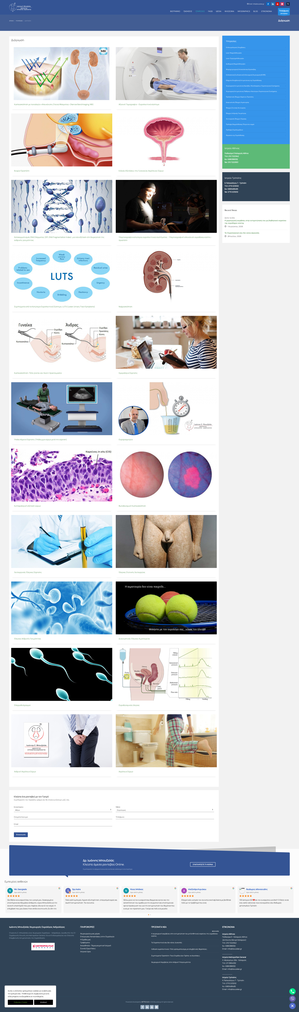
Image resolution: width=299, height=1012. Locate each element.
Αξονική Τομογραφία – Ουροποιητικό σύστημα (139, 104)
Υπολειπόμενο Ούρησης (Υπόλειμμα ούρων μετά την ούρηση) (40, 439)
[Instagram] (282, 4)
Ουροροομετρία (126, 439)
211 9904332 (231, 963)
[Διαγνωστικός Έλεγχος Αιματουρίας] (166, 608)
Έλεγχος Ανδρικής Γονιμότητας (27, 638)
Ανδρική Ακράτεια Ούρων (25, 771)
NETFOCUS (145, 1002)
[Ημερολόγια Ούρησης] (166, 342)
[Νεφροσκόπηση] (166, 276)
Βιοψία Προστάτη (21, 170)
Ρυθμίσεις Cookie (20, 1002)
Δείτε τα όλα (215, 931)
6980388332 (230, 946)
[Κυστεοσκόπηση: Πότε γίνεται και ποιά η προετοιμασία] (62, 342)
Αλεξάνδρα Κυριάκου (197, 889)
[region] (30, 996)
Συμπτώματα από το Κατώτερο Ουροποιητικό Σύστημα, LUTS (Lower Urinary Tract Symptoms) (54, 306)
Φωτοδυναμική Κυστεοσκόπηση (132, 506)
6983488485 (233, 189)
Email (16, 824)
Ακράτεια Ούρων (126, 771)
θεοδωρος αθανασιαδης (257, 889)
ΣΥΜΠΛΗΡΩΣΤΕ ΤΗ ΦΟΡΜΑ (203, 864)
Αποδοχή (43, 1002)
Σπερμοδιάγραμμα (22, 705)
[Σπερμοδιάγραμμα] (62, 674)
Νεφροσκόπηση (125, 306)
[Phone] (292, 991)
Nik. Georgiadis (20, 889)
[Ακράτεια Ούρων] (166, 741)
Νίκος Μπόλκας (136, 889)
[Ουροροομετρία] (166, 408)
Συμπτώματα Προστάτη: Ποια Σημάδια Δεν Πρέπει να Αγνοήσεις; (175, 955)
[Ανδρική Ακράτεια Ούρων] (62, 741)
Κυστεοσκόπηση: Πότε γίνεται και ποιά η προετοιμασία (38, 373)
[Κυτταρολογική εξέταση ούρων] (62, 475)
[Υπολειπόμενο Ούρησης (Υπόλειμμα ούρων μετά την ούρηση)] (62, 408)
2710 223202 (233, 186)
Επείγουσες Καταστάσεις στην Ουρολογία (97, 936)
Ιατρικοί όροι (85, 951)
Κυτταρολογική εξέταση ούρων (27, 506)
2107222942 (284, 11)
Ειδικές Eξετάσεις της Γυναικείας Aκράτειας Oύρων (141, 170)
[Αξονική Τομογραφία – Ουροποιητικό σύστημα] (166, 73)
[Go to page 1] (150, 914)
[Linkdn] (273, 4)
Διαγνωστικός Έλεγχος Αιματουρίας (134, 638)
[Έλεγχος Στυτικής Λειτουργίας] (166, 541)
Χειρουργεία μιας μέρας (90, 933)
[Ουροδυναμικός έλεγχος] (166, 674)
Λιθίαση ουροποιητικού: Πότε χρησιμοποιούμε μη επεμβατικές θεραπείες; (179, 949)
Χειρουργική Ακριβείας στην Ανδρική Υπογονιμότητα (171, 962)
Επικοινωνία (20, 835)
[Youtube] (277, 4)
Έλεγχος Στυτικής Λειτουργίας (132, 572)
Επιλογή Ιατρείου (18, 807)
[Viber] (292, 999)
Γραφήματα (85, 942)
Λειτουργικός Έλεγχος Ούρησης (28, 572)
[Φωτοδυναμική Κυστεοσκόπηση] (166, 475)
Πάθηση (118, 807)
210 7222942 (231, 943)
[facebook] (268, 4)
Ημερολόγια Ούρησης (128, 373)
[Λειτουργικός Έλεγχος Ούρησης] (62, 541)
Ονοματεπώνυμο (21, 817)
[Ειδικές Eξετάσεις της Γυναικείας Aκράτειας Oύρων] (166, 140)
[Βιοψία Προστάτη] (62, 140)
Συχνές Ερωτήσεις (88, 948)
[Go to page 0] (148, 914)
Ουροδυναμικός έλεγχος (129, 705)
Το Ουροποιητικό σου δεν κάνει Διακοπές (242, 233)
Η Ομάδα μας (85, 939)
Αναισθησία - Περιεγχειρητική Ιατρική (95, 945)
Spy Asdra (76, 889)
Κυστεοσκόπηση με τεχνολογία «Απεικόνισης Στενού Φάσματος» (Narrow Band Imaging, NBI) (54, 104)
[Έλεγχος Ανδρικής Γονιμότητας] (62, 608)
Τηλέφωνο (120, 817)
